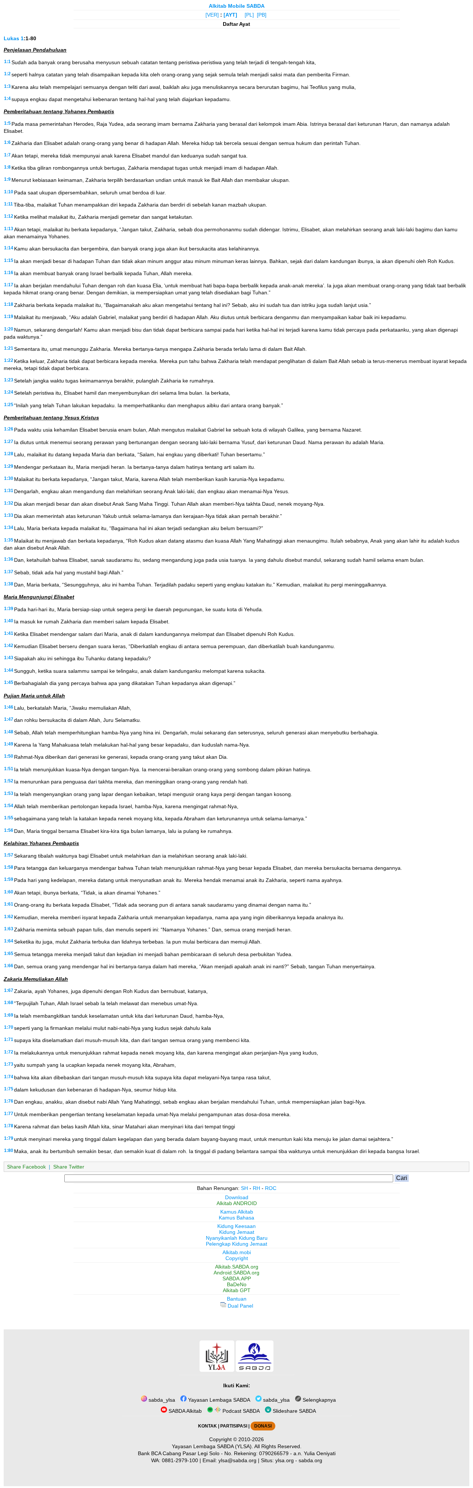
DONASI (263, 1426)
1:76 (8, 1101)
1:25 (8, 404)
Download (236, 1197)
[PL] (249, 15)
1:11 (8, 204)
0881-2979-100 (180, 1460)
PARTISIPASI (233, 1426)
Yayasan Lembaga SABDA (218, 1400)
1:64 (8, 941)
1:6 (7, 142)
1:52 (8, 781)
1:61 (8, 904)
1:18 (8, 304)
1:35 (8, 540)
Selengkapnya (318, 1400)
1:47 (8, 719)
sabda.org (310, 1460)
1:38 (8, 584)
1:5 (7, 123)
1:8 (7, 167)
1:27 (8, 441)
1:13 (8, 228)
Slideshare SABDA (293, 1411)
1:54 (8, 805)
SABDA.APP (236, 1278)
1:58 (8, 867)
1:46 (8, 707)
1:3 (7, 86)
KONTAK (207, 1426)
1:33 (8, 515)
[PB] (261, 15)
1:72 (8, 1052)
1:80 (8, 1150)
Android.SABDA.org (236, 1273)
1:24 (8, 392)
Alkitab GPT (237, 1290)
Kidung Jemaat (236, 1232)
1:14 (8, 248)
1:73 (8, 1064)
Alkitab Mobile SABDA (237, 6)
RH (256, 1188)
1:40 (8, 621)
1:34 (8, 527)
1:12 (8, 216)
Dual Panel (239, 1306)
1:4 (7, 98)
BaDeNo (236, 1284)
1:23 (8, 380)
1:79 (8, 1138)
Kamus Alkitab (236, 1212)
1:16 (8, 272)
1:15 (8, 260)
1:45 (8, 682)
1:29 (8, 466)
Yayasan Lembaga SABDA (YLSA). (212, 1446)
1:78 (8, 1126)
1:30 (8, 478)
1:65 (8, 953)
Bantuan (236, 1299)
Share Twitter (68, 1167)
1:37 (8, 572)
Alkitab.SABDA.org (236, 1267)
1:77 (8, 1113)
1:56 (8, 830)
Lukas (11, 38)
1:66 (8, 965)
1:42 (8, 645)
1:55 (8, 818)
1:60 (8, 892)
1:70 (8, 1027)
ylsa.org (284, 1460)
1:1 (7, 61)
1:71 (8, 1039)
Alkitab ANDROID (237, 1203)
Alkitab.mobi (236, 1252)
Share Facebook (26, 1167)
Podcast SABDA (240, 1411)
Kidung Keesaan (236, 1226)
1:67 (8, 990)
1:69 (8, 1015)
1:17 (8, 285)
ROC (270, 1188)
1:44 (8, 670)
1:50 (8, 756)
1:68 (8, 1002)
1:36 (8, 559)
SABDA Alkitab (184, 1411)
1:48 (8, 732)
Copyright (236, 1258)
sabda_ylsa (161, 1400)
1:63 (8, 929)
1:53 (8, 793)
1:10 (8, 192)
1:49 (8, 744)
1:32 (8, 503)
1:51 (8, 769)
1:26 (8, 429)
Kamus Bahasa (236, 1218)
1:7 (7, 155)
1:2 (7, 74)
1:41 (8, 633)
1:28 (8, 453)
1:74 (8, 1077)
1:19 (8, 316)
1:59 (8, 879)
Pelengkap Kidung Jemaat (236, 1244)
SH (244, 1188)
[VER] (212, 15)
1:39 (8, 608)
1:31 (8, 490)
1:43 (8, 657)
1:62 (8, 916)
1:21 (8, 348)
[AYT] (230, 15)
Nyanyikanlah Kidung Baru (237, 1238)
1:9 (7, 179)
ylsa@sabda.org (237, 1460)
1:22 (8, 360)
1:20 (8, 329)
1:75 (8, 1089)
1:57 (8, 855)
